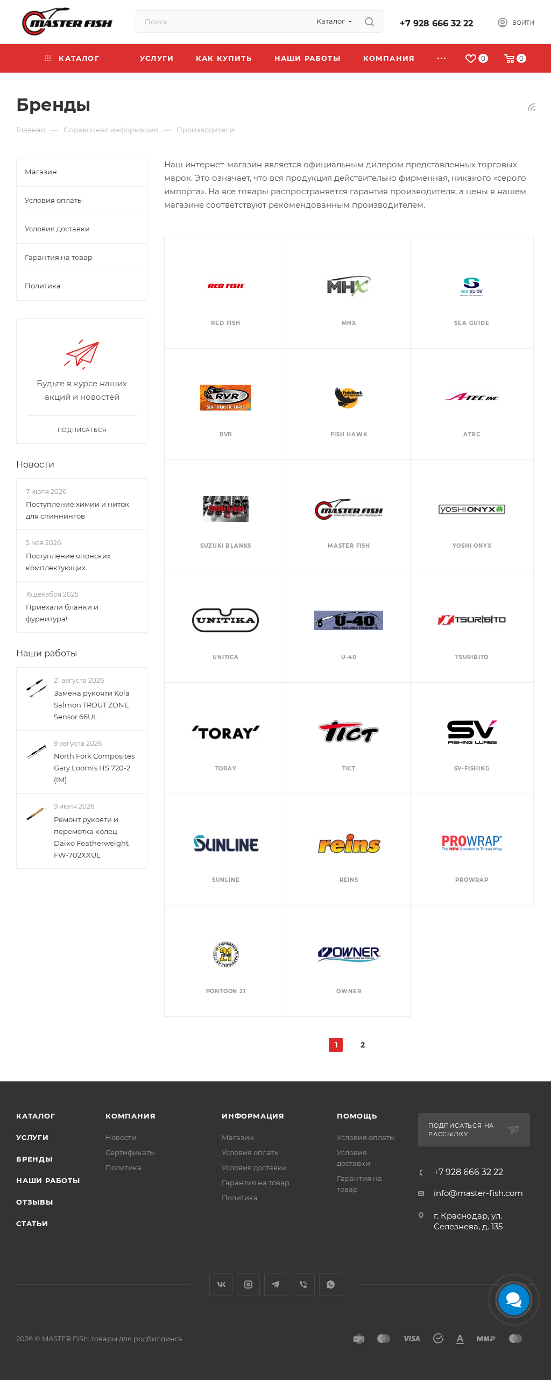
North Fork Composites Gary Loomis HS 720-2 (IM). (94, 768)
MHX (349, 323)
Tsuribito (472, 657)
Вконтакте (220, 1284)
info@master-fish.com (478, 1193)
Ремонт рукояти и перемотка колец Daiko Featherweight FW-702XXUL (91, 837)
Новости (35, 464)
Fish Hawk (348, 434)
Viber (303, 1284)
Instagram (248, 1284)
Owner (348, 991)
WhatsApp (330, 1284)
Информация (253, 1116)
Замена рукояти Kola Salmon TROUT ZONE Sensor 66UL (92, 705)
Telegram (275, 1284)
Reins (349, 879)
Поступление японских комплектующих (68, 561)
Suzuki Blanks (225, 545)
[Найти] (369, 21)
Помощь (357, 1116)
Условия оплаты (251, 1152)
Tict (349, 768)
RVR (226, 434)
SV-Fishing (472, 768)
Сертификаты (130, 1152)
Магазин (238, 1137)
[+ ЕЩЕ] (442, 58)
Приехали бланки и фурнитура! (62, 613)
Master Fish (349, 545)
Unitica (226, 657)
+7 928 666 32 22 (436, 23)
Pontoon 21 (226, 991)
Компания (130, 1116)
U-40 (349, 657)
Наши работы (46, 653)
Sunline (226, 879)
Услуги (32, 1137)
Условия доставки (254, 1167)
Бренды (34, 1159)
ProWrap (472, 879)
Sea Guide (471, 323)
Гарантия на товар (255, 1182)
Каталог (35, 1116)
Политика (123, 1167)
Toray (226, 768)
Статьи (32, 1223)
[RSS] (531, 107)
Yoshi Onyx (472, 545)
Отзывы (34, 1202)
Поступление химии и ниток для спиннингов (77, 510)
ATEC (471, 434)
